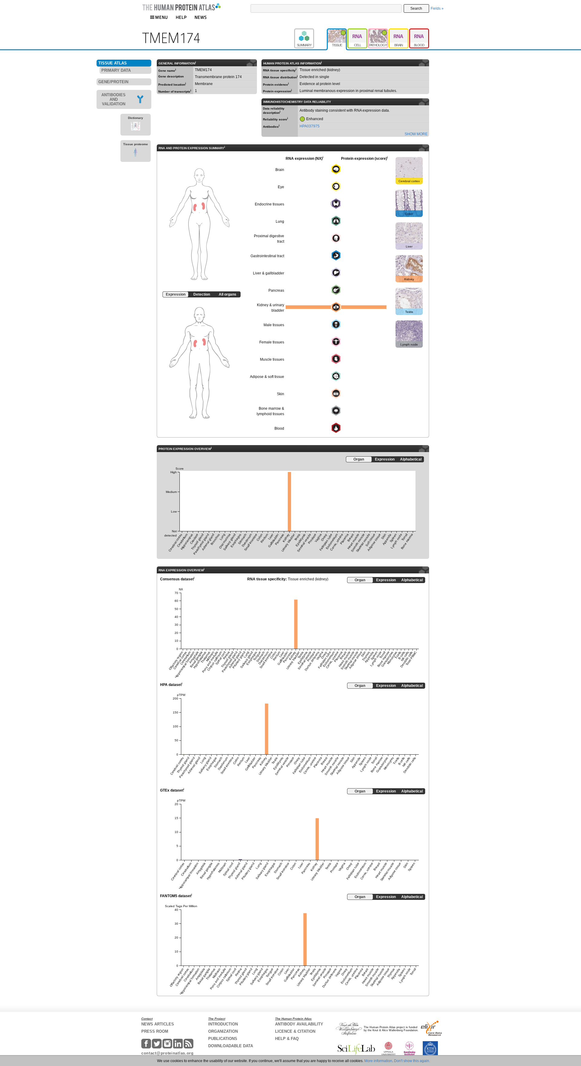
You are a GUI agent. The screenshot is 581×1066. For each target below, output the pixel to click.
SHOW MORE (416, 134)
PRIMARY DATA (116, 70)
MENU (161, 17)
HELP (181, 17)
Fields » (437, 8)
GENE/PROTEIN (113, 82)
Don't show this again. (412, 1061)
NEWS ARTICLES (157, 1024)
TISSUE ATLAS (112, 63)
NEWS (201, 17)
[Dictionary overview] (135, 127)
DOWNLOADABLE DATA (230, 1046)
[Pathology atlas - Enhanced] (378, 31)
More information (378, 1061)
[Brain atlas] (399, 31)
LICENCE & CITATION (295, 1031)
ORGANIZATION (223, 1031)
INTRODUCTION (223, 1024)
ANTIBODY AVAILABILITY (299, 1024)
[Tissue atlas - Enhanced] (337, 31)
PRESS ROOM (154, 1031)
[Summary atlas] (310, 31)
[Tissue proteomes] (135, 153)
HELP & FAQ (287, 1038)
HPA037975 (310, 126)
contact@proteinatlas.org (167, 1053)
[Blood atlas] (419, 31)
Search (416, 8)
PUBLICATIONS (222, 1038)
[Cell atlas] (357, 31)
